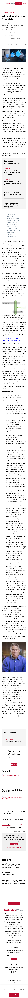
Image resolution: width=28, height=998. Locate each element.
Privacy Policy (16, 990)
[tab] (6, 824)
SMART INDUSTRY (10, 980)
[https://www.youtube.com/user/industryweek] (16, 972)
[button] (3, 4)
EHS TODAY (19, 980)
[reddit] (16, 44)
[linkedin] (11, 44)
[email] (19, 44)
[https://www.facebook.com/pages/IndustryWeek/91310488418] (11, 972)
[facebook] (8, 44)
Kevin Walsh (14, 33)
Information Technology (9, 12)
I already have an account (14, 847)
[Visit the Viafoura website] (22, 831)
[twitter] (14, 44)
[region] (14, 828)
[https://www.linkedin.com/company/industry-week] (13, 972)
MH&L (14, 982)
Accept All (14, 994)
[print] (25, 44)
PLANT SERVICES (14, 978)
